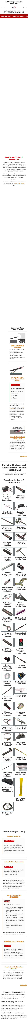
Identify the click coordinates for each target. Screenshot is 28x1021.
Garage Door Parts (6, 16)
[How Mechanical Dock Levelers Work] (17, 430)
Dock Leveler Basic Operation (17, 346)
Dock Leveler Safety (14, 836)
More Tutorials (23, 456)
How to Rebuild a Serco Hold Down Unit (14, 967)
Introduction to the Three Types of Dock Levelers (17, 379)
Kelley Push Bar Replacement (14, 862)
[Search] (4, 7)
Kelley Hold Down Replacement (14, 941)
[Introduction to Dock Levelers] (17, 338)
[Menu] (1, 7)
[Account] (23, 7)
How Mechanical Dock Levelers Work (17, 437)
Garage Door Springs (18, 16)
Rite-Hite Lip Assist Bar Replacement (14, 896)
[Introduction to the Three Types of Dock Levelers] (17, 370)
